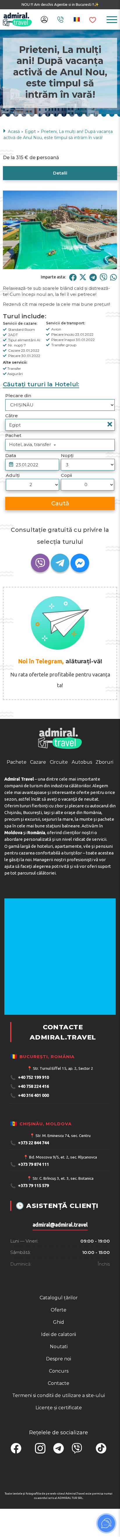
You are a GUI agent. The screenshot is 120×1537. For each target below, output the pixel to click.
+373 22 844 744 (29, 1207)
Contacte (58, 1447)
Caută (60, 503)
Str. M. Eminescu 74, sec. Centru (63, 1199)
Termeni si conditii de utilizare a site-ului (58, 1460)
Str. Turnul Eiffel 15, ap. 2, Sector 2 (63, 1132)
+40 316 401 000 (29, 1160)
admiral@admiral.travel (60, 1289)
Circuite (59, 826)
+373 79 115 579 (29, 1250)
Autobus (82, 826)
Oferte (58, 1374)
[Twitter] (83, 277)
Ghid (58, 1386)
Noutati (59, 1411)
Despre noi (58, 1423)
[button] (54, 265)
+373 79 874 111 (29, 1229)
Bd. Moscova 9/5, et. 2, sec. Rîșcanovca (63, 1221)
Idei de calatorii (58, 1398)
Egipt (30, 131)
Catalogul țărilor (59, 1362)
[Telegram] (93, 277)
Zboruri (104, 826)
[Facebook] (72, 277)
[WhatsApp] (113, 277)
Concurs (58, 1435)
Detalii (60, 173)
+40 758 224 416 (29, 1151)
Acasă (14, 131)
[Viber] (103, 277)
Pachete (17, 826)
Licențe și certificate (59, 1472)
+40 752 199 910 (29, 1142)
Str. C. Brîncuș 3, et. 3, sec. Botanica (63, 1242)
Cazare (38, 826)
